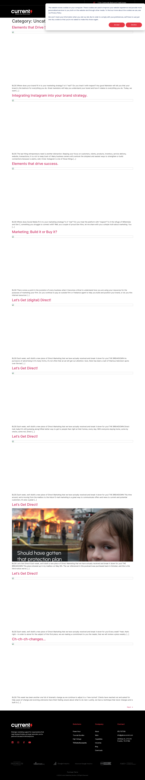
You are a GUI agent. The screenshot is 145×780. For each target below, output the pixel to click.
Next (130, 707)
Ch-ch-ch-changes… (29, 639)
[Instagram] (18, 742)
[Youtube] (29, 742)
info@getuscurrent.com (125, 735)
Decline (134, 25)
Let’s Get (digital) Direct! (31, 300)
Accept (117, 25)
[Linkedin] (12, 742)
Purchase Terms (72, 772)
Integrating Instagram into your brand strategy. (49, 95)
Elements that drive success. (35, 164)
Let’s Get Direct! (25, 368)
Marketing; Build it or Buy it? (34, 232)
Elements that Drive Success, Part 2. (41, 27)
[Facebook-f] (24, 742)
